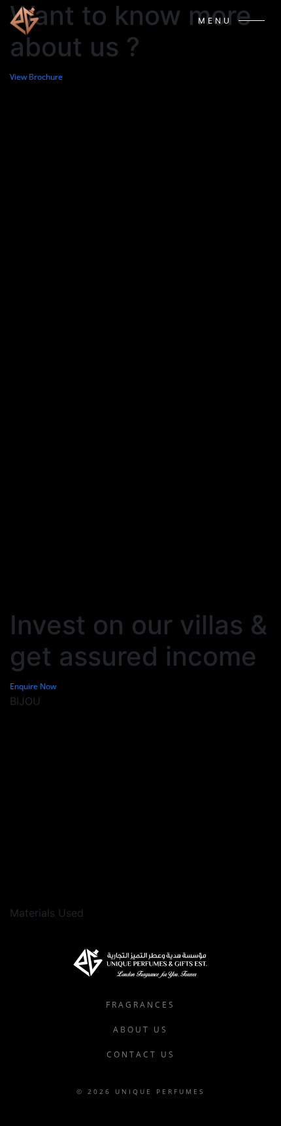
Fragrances (140, 1004)
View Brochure (36, 76)
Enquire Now (33, 686)
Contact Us (141, 1054)
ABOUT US (140, 1029)
